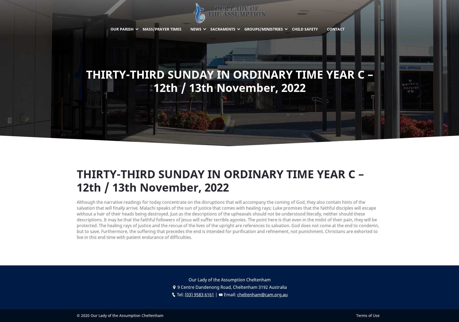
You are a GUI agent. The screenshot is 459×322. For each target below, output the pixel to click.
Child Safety (305, 29)
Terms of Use (368, 315)
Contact (336, 29)
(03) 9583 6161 (199, 295)
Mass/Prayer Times (162, 29)
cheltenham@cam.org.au (262, 295)
